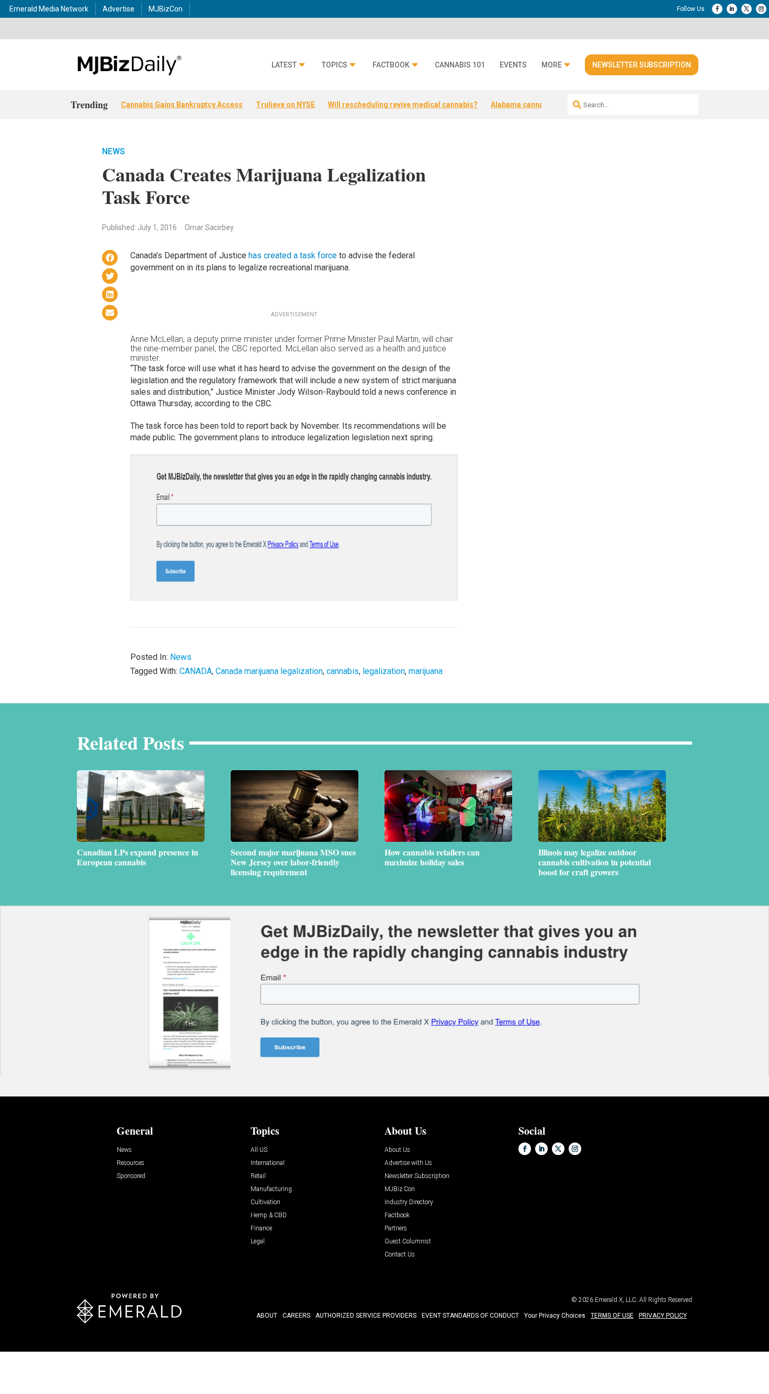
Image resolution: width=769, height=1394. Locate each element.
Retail (258, 1176)
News (113, 151)
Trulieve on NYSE (285, 104)
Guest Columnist (407, 1241)
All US (259, 1150)
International (268, 1163)
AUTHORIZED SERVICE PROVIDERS (365, 1315)
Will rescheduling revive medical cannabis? (403, 104)
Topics (334, 65)
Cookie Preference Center (106, 1353)
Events (513, 65)
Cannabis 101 (460, 65)
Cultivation (265, 1202)
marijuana (426, 671)
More (551, 65)
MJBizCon (166, 9)
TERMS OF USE (612, 1315)
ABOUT (266, 1315)
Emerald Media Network (48, 9)
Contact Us (399, 1254)
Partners (395, 1228)
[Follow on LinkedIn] (732, 9)
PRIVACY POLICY (663, 1315)
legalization (384, 671)
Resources (130, 1163)
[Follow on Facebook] (717, 9)
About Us (397, 1150)
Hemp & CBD (269, 1215)
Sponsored (131, 1176)
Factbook (391, 65)
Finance (261, 1228)
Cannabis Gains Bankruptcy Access (182, 104)
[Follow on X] (746, 9)
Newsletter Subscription (641, 65)
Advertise (118, 9)
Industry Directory (408, 1202)
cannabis (342, 671)
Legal (258, 1241)
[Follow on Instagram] (761, 9)
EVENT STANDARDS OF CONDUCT (470, 1315)
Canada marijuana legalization (269, 671)
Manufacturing (271, 1189)
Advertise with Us (408, 1163)
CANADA (195, 671)
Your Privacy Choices (554, 1315)
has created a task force (292, 255)
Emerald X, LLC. (616, 1300)
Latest (284, 65)
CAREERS (296, 1315)
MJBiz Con (399, 1189)
